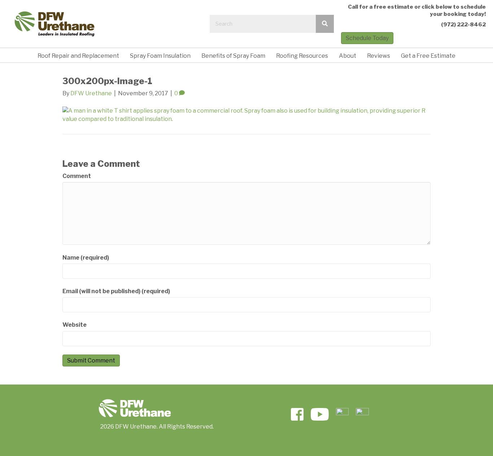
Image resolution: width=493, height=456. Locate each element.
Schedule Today (367, 38)
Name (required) (85, 257)
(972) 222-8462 (463, 24)
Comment (76, 176)
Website (74, 324)
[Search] (325, 24)
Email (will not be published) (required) (116, 291)
